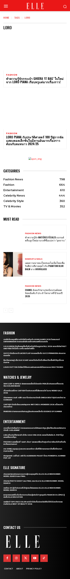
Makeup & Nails (33, 259)
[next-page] (11, 310)
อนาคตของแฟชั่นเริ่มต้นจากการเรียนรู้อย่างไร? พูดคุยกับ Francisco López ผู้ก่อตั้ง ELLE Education (34, 496)
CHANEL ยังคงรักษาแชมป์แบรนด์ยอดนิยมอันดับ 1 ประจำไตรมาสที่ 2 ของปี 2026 (44, 293)
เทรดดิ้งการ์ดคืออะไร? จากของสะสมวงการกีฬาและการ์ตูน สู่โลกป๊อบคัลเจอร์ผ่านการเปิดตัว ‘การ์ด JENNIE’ (34, 429)
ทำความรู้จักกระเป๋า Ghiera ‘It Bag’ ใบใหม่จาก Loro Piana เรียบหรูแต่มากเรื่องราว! (35, 80)
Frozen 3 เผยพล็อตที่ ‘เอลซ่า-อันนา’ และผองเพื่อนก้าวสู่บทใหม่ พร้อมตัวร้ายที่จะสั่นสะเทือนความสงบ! (34, 443)
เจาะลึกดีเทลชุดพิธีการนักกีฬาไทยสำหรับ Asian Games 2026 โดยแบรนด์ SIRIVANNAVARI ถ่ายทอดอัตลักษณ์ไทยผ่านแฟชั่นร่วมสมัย (31, 340)
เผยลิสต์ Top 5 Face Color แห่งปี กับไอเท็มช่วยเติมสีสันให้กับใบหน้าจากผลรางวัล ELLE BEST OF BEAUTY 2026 (33, 503)
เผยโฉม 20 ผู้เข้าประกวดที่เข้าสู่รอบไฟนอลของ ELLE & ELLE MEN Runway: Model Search (32, 489)
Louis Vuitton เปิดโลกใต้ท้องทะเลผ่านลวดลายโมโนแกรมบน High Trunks (33, 367)
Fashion (11, 75)
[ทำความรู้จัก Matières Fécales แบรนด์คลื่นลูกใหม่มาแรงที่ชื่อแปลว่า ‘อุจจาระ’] (12, 237)
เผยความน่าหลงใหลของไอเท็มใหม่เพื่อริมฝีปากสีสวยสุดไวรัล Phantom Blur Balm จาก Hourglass (45, 266)
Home (6, 17)
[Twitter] (25, 558)
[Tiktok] (44, 558)
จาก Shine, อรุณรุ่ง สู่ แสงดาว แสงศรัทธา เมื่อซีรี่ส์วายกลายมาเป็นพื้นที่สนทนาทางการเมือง (32, 450)
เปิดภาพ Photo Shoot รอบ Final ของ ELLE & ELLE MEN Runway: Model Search (33, 482)
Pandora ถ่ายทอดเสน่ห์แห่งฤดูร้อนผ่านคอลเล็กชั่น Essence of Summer (32, 411)
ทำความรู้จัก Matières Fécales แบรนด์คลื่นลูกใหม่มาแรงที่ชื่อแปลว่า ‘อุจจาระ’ (45, 238)
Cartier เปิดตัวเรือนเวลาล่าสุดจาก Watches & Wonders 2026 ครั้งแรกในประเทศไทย (33, 405)
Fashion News (33, 233)
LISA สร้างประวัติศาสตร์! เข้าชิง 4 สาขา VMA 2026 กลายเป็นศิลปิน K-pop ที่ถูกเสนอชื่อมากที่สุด (33, 436)
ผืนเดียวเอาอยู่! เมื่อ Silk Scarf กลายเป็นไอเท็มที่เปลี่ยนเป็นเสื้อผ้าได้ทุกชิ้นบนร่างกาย (33, 361)
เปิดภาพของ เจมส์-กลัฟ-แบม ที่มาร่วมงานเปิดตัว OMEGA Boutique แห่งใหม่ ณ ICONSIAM (34, 398)
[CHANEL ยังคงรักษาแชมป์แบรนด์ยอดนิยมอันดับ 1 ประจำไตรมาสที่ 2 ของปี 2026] (12, 291)
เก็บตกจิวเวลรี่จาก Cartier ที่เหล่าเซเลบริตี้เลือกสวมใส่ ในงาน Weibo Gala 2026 (32, 391)
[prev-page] (5, 310)
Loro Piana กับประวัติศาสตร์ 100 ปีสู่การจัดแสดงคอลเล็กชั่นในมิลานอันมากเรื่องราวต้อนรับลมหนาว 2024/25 (35, 140)
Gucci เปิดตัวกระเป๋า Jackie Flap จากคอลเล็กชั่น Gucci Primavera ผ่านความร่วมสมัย (34, 354)
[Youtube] (35, 558)
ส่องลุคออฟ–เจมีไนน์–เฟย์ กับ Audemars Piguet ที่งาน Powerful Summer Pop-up (34, 457)
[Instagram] (16, 558)
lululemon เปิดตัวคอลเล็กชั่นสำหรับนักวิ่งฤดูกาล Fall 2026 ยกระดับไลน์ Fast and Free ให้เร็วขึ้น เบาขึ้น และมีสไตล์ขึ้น (34, 347)
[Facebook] (7, 558)
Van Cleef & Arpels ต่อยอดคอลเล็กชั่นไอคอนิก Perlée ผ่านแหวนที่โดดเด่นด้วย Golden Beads (33, 384)
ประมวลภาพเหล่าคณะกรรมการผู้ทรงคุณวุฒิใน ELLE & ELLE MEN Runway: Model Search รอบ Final (32, 475)
